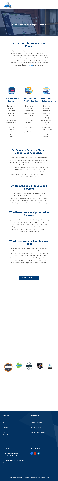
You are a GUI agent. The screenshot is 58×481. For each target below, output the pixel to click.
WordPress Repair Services (37, 432)
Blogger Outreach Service (37, 430)
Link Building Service (35, 427)
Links (4, 432)
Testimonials (6, 427)
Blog (4, 430)
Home (4, 420)
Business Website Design (37, 420)
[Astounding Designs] (8, 4)
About (4, 422)
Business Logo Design (36, 422)
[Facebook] (31, 453)
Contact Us (6, 435)
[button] (29, 278)
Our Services (6, 425)
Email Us (30, 65)
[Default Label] (35, 453)
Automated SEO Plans (36, 425)
